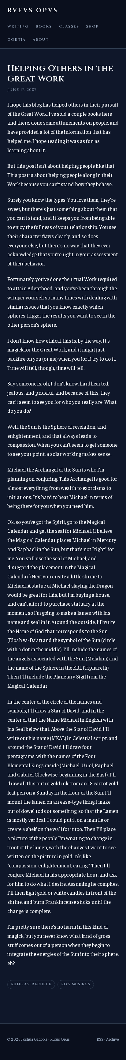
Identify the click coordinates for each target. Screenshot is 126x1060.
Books (44, 26)
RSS (100, 1039)
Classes (69, 26)
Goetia (16, 39)
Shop (92, 26)
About (41, 39)
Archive (112, 1039)
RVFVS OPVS (32, 10)
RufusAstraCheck (31, 984)
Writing (18, 26)
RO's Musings (75, 984)
